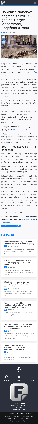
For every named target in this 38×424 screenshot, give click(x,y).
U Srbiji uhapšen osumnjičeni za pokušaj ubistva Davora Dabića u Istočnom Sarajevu (16, 284)
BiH (4, 351)
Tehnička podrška (12, 419)
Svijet (3, 32)
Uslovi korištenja (26, 419)
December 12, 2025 (19, 130)
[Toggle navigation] (35, 2)
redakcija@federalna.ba (19, 409)
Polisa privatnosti (15, 421)
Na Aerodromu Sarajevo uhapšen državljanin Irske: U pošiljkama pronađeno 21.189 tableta (17, 347)
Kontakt (25, 421)
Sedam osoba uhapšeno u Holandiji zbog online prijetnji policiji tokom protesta (17, 263)
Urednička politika (28, 416)
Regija (5, 245)
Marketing (16, 416)
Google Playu (29, 219)
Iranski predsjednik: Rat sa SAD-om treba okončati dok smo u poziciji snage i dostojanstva (18, 326)
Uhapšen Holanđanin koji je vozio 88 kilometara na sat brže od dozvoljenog (19, 243)
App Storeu (5, 222)
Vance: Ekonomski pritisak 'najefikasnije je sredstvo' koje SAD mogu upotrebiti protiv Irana (17, 305)
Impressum (7, 416)
